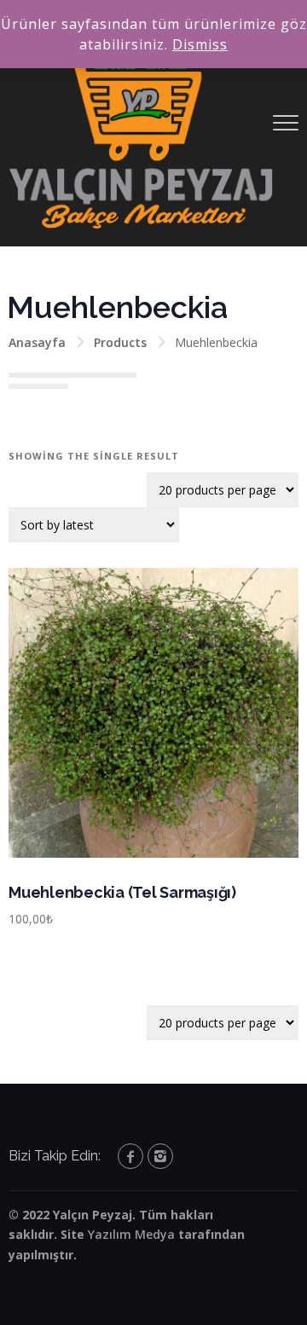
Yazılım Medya (131, 1234)
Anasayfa (37, 342)
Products (120, 342)
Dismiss (200, 44)
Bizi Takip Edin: (55, 1156)
